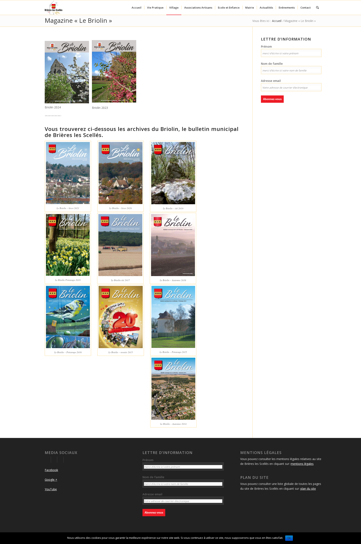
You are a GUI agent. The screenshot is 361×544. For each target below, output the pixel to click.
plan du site (308, 489)
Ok (289, 538)
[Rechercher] (317, 7)
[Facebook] (48, 460)
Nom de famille (272, 64)
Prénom (266, 46)
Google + (51, 480)
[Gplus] (54, 460)
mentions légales (302, 464)
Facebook (51, 470)
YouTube (51, 489)
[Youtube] (60, 460)
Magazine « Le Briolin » (78, 20)
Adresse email (271, 81)
